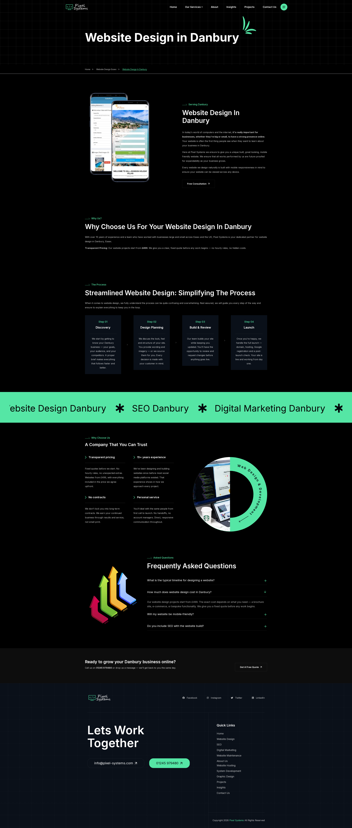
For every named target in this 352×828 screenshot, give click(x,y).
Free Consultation (197, 183)
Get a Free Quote (249, 667)
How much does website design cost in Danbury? (179, 592)
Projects (249, 7)
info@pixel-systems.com (113, 763)
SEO (219, 744)
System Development (229, 771)
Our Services (193, 7)
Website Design (226, 739)
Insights (231, 7)
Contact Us (269, 7)
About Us (222, 761)
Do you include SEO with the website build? (175, 626)
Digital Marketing (226, 750)
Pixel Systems (236, 820)
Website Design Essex (106, 69)
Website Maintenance (229, 755)
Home (173, 7)
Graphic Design (225, 776)
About (214, 7)
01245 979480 (104, 667)
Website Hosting (226, 765)
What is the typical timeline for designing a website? (181, 580)
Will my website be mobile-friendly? (170, 614)
